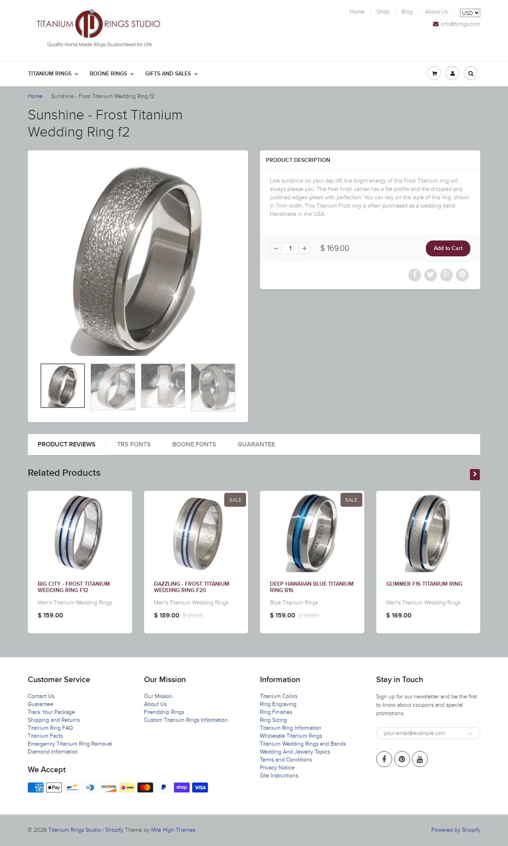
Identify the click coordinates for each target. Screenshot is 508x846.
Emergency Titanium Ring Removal (70, 743)
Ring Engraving (278, 704)
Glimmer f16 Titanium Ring (424, 584)
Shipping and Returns (54, 720)
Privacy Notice (277, 767)
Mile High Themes (173, 830)
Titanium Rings (49, 74)
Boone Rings (108, 74)
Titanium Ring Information (290, 728)
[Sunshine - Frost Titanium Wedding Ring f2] (138, 258)
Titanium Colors (278, 696)
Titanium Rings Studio (74, 830)
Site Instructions (279, 775)
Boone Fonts (194, 444)
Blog (407, 12)
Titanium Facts (45, 736)
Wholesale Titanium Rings (291, 736)
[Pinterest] (402, 759)
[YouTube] (420, 759)
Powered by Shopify (455, 830)
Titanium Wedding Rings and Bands (303, 743)
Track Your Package (51, 712)
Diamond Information (53, 751)
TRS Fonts (134, 444)
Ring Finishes (276, 712)
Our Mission (158, 696)
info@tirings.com (460, 24)
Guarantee (256, 444)
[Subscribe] (470, 733)
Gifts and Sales (168, 74)
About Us (436, 12)
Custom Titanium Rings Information (186, 720)
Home (357, 12)
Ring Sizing (273, 720)
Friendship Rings (164, 712)
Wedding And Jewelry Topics (295, 751)
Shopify (114, 830)
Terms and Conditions (286, 759)
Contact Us (41, 696)
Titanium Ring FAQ (50, 728)
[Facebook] (384, 759)
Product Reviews (67, 444)
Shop (383, 12)
